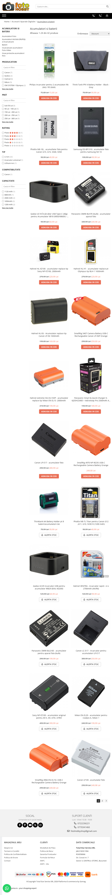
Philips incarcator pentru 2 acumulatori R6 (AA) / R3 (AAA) (49, 85)
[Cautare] (107, 6)
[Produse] (4, 16)
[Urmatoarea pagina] (106, 801)
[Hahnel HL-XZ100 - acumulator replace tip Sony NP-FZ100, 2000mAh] (49, 251)
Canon (7, 72)
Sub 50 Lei (9, 105)
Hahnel (7, 79)
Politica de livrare (11, 857)
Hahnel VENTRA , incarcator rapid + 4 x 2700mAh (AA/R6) (91, 587)
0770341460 (83, 827)
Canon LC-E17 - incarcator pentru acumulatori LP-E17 (91, 652)
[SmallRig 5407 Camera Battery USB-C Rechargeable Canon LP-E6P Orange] (91, 311)
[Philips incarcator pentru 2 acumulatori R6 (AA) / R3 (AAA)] (49, 62)
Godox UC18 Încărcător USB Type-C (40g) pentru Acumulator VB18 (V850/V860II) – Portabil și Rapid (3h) (49, 215)
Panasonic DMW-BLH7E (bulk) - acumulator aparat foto (90, 215)
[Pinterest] (25, 825)
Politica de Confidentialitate (15, 854)
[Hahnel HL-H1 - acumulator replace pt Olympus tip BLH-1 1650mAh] (91, 251)
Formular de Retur (47, 857)
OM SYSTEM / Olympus (14, 85)
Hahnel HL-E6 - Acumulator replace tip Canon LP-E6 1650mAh (49, 334)
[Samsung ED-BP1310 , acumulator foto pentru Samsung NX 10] (91, 127)
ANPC (42, 860)
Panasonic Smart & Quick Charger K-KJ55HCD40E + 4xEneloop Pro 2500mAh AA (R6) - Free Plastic (91, 399)
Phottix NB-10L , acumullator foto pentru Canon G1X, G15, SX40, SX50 (48, 150)
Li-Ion (7, 157)
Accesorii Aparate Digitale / (24, 21)
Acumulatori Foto (9, 36)
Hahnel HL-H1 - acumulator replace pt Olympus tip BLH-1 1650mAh (91, 270)
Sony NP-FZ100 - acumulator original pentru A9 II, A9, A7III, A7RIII (49, 716)
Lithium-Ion (9, 163)
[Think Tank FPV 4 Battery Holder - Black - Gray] (91, 62)
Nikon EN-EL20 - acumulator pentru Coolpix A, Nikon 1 (91, 716)
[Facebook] (19, 825)
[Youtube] (30, 825)
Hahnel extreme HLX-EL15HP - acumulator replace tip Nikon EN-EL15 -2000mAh (49, 399)
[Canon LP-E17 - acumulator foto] (49, 440)
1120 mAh (9, 191)
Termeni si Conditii (11, 851)
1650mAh (8, 201)
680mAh (8, 195)
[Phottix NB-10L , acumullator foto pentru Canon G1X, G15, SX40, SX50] (49, 127)
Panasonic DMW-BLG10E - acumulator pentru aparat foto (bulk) (49, 652)
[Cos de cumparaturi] (107, 15)
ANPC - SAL (44, 864)
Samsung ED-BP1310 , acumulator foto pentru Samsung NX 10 (91, 150)
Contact (7, 860)
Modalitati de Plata (47, 848)
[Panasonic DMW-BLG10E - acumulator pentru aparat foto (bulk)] (49, 628)
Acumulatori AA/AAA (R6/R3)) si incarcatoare (13, 40)
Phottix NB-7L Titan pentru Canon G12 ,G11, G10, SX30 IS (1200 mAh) (91, 522)
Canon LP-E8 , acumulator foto (91, 780)
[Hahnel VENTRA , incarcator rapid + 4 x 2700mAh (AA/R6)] (91, 564)
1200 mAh (9, 204)
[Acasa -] (15, 6)
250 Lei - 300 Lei (11, 118)
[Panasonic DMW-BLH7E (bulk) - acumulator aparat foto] (91, 191)
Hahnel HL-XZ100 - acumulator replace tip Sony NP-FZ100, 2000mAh (49, 270)
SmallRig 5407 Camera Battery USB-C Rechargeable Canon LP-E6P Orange (91, 334)
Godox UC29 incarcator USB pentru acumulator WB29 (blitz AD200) (49, 587)
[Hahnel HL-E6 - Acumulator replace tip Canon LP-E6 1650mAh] (49, 311)
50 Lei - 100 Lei (10, 108)
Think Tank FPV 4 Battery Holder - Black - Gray (91, 85)
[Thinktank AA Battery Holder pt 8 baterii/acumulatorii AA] (49, 502)
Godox (7, 76)
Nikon (7, 82)
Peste (7, 132)
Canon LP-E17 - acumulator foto (49, 462)
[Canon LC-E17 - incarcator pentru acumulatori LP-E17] (91, 628)
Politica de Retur (46, 851)
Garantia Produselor (48, 854)
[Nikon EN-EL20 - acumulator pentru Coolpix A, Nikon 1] (91, 693)
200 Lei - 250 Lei (11, 115)
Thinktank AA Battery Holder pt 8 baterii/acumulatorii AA (49, 522)
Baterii (4, 44)
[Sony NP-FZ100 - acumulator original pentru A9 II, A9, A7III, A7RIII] (49, 693)
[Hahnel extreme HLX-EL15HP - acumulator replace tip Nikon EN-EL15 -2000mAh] (49, 375)
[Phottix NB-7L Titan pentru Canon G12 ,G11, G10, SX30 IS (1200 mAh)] (91, 502)
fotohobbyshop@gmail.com (83, 831)
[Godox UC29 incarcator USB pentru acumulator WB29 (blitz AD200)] (49, 563)
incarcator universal (12, 160)
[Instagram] (40, 825)
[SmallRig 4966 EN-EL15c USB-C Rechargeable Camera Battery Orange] (49, 758)
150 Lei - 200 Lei (11, 112)
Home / (7, 21)
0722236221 (83, 823)
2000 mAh (9, 198)
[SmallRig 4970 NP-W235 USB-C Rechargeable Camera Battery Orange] (91, 440)
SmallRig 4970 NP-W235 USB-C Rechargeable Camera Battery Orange (91, 464)
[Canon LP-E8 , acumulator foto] (91, 757)
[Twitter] (35, 825)
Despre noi (8, 848)
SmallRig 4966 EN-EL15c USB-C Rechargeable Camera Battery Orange (49, 781)
